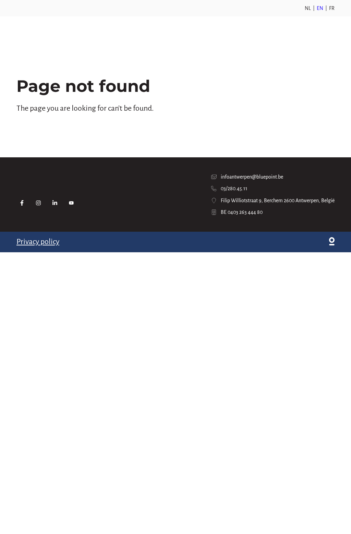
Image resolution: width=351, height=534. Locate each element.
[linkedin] (54, 202)
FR (332, 8)
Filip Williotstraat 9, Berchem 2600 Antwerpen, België (278, 200)
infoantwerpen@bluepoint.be (252, 177)
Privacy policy (37, 242)
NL (308, 8)
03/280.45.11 (234, 188)
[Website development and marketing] (332, 242)
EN (320, 8)
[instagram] (38, 202)
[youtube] (71, 202)
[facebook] (21, 202)
